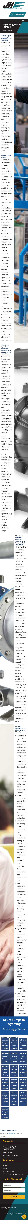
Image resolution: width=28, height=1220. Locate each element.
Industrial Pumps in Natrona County (5, 1113)
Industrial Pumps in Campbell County (5, 1084)
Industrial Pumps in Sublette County (5, 1057)
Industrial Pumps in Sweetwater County (14, 1057)
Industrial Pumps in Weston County (22, 1070)
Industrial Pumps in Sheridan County (22, 1044)
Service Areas (7, 30)
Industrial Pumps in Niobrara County (5, 1044)
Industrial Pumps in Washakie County (14, 1070)
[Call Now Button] (24, 1216)
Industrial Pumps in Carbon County (14, 1084)
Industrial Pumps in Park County (14, 1044)
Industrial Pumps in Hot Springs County (14, 1098)
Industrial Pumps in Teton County (22, 1057)
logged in (12, 1133)
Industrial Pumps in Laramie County (22, 1097)
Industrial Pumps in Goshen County (5, 1097)
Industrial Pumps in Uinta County (5, 1070)
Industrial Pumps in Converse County (22, 1084)
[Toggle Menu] (23, 20)
